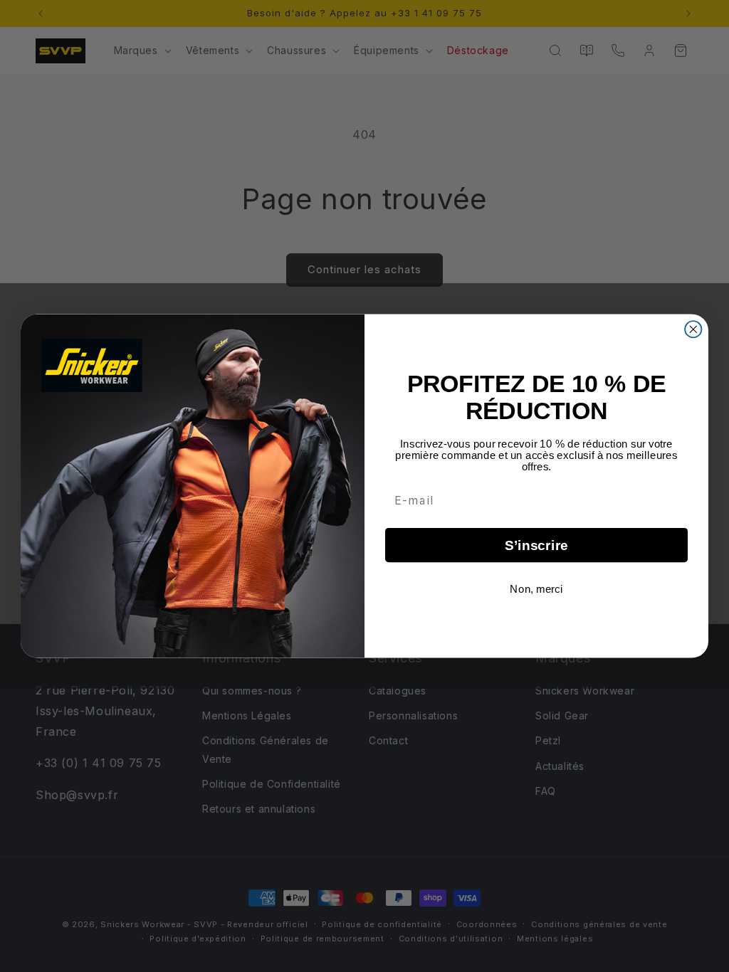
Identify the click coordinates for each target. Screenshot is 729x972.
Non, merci (536, 588)
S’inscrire (536, 545)
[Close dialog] (693, 329)
